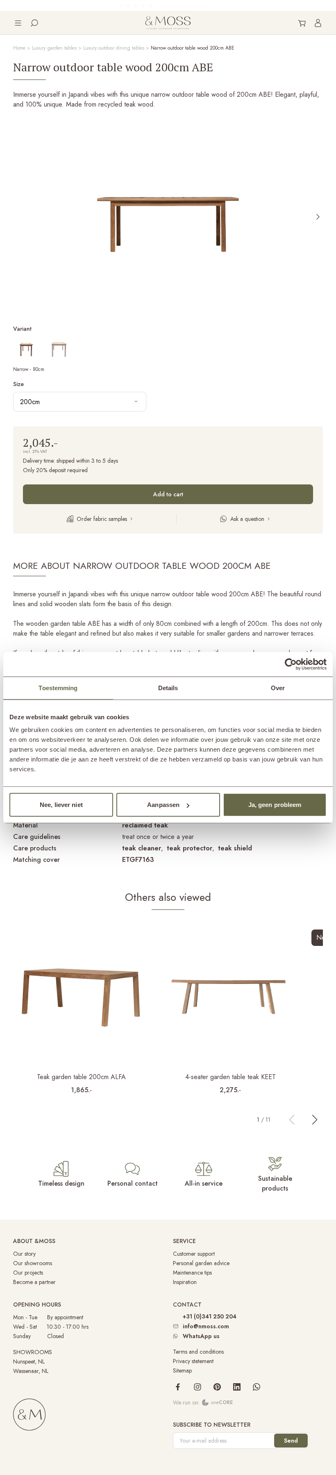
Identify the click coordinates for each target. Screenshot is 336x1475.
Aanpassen (163, 804)
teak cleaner (141, 848)
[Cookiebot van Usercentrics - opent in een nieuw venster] (291, 664)
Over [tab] (278, 687)
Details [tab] (168, 687)
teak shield (235, 848)
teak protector (189, 848)
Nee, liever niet (61, 804)
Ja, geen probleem (275, 804)
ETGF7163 (138, 859)
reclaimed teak (145, 825)
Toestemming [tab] (58, 687)
